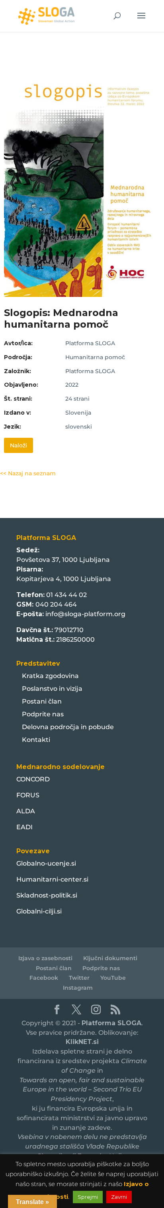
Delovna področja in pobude (68, 727)
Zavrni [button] (119, 1197)
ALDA (25, 811)
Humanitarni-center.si (52, 879)
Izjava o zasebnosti (45, 958)
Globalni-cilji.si (39, 911)
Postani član (42, 701)
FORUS (27, 795)
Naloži (18, 445)
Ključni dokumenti (110, 958)
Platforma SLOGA (111, 1023)
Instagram (78, 987)
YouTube (113, 977)
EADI (24, 827)
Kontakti (36, 739)
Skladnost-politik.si (46, 895)
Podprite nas (43, 714)
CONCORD (33, 779)
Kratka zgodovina (50, 676)
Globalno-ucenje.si (46, 863)
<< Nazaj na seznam (28, 473)
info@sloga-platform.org (85, 614)
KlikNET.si (82, 1042)
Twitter (79, 977)
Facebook (43, 977)
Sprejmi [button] (88, 1197)
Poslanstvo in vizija (52, 688)
